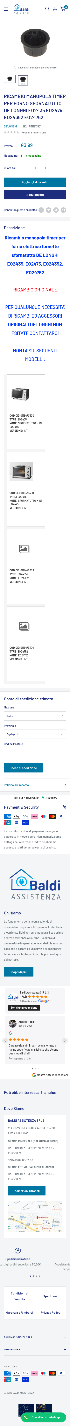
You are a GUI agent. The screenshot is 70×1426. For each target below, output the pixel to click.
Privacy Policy (50, 1312)
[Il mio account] (55, 9)
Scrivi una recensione (24, 1007)
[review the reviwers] (10, 1033)
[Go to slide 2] (35, 1068)
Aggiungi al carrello (35, 182)
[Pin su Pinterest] (48, 210)
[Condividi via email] (63, 210)
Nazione (9, 707)
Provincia (10, 725)
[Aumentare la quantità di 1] (45, 168)
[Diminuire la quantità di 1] (25, 168)
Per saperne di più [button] (20, 1058)
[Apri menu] (6, 9)
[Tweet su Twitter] (56, 210)
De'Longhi (10, 126)
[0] (62, 9)
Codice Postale (13, 744)
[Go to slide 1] (32, 1068)
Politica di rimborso (16, 785)
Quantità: (10, 168)
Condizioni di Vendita (19, 1296)
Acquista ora (35, 194)
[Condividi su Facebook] (41, 210)
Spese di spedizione (23, 768)
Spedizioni (50, 1296)
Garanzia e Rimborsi (19, 1312)
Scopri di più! (19, 972)
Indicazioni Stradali (27, 1191)
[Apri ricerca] (47, 9)
